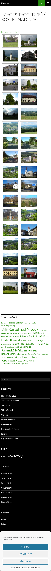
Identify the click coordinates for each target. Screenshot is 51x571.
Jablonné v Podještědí (32, 336)
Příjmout (25, 547)
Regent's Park (8, 354)
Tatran (3, 357)
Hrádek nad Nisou (8, 420)
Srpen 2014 (6, 483)
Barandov (4, 323)
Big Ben (19, 323)
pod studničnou (30, 351)
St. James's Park (33, 354)
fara (45, 330)
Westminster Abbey (11, 364)
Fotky (3, 524)
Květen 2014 (6, 497)
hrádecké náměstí (7, 337)
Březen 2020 (6, 474)
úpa (22, 364)
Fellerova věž (7, 333)
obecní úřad (13, 347)
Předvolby (25, 562)
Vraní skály (5, 405)
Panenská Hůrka (12, 350)
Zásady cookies (15, 567)
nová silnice (5, 347)
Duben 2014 (6, 502)
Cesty (3, 519)
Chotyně (40, 330)
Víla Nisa (29, 360)
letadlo (29, 341)
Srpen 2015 (6, 478)
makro (15, 344)
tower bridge (13, 357)
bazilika (12, 323)
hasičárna (27, 333)
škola (26, 364)
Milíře (22, 344)
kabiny (47, 337)
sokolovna (20, 354)
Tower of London (31, 357)
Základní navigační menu (48, 3)
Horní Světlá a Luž (8, 396)
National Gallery (31, 344)
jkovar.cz (6, 3)
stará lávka (45, 354)
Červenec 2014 (7, 488)
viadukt (21, 361)
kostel (5, 340)
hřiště (17, 337)
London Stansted (6, 344)
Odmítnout (25, 554)
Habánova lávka (18, 333)
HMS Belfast (38, 333)
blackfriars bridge (30, 323)
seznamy (26, 457)
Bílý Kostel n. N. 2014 (10, 429)
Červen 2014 (6, 493)
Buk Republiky (8, 326)
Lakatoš (24, 341)
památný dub (24, 347)
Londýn (4, 434)
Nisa (46, 344)
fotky (18, 456)
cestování (7, 456)
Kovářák (15, 340)
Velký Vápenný (9, 360)
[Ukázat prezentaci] (10, 32)
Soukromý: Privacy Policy (30, 567)
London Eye (38, 341)
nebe (40, 344)
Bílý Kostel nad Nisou (18, 330)
